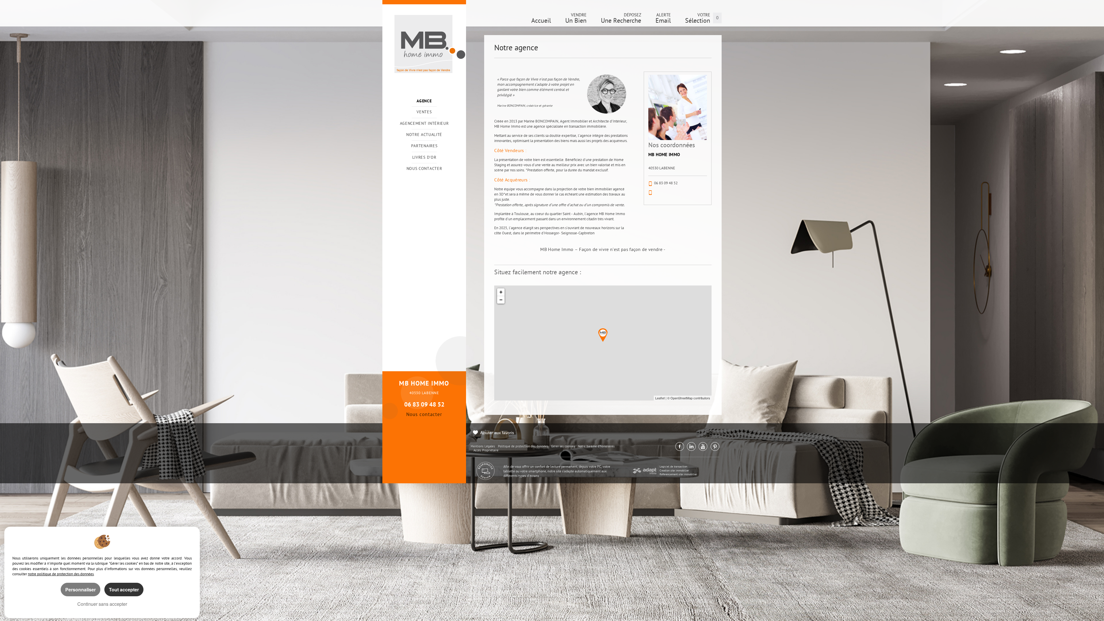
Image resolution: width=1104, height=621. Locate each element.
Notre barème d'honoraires (597, 446)
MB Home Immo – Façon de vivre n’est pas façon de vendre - (602, 250)
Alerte (663, 19)
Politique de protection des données (523, 446)
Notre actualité (424, 135)
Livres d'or (424, 157)
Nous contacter (424, 169)
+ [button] (501, 292)
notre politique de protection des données (61, 574)
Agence (424, 101)
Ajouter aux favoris (497, 432)
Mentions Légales (483, 446)
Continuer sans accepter (102, 604)
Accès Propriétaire (486, 450)
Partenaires (424, 146)
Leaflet (660, 398)
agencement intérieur (424, 123)
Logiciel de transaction (673, 467)
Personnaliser (80, 589)
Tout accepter (124, 589)
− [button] (501, 300)
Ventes (424, 112)
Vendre (575, 19)
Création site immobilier (674, 471)
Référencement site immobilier (678, 474)
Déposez (621, 19)
